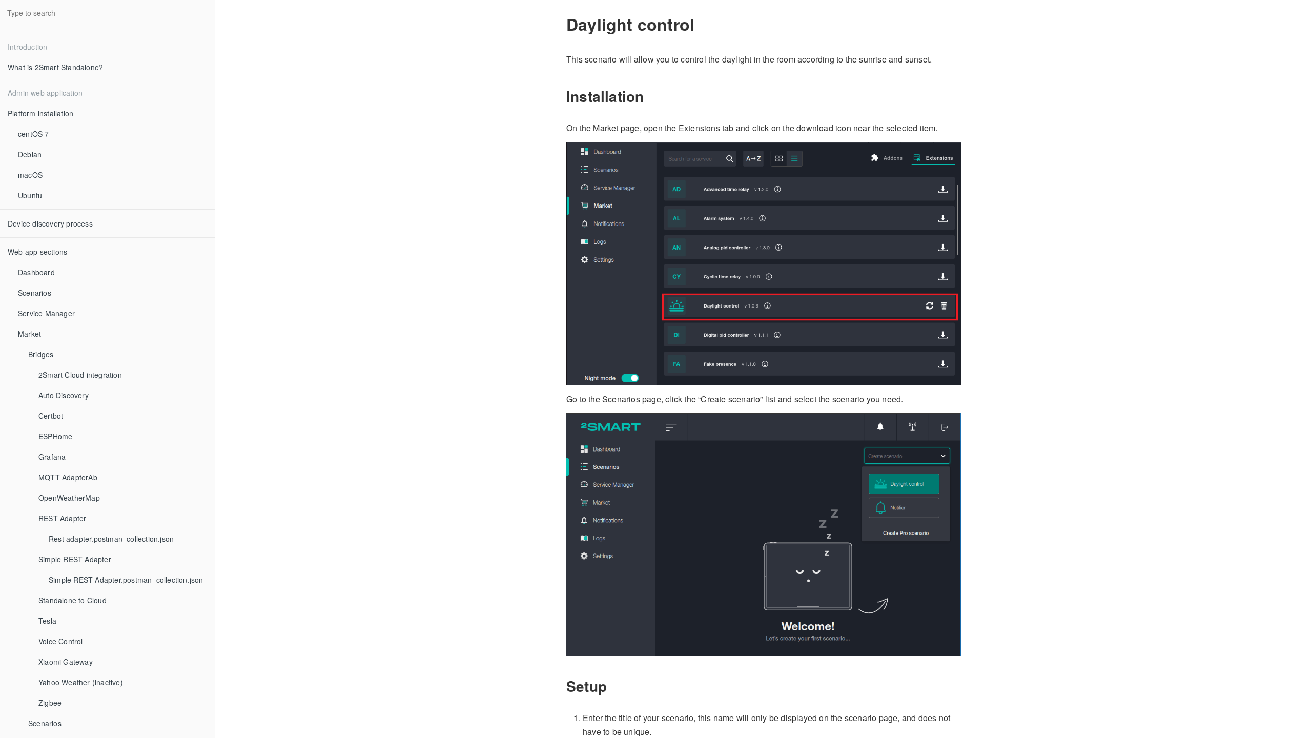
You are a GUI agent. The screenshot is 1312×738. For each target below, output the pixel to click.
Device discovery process (50, 223)
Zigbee (49, 703)
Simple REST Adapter (74, 559)
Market (29, 334)
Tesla (47, 621)
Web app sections (37, 252)
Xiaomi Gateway (65, 662)
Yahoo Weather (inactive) (80, 682)
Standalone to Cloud (72, 600)
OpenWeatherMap (69, 498)
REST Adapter (62, 518)
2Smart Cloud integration (80, 375)
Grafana (52, 457)
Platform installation (40, 113)
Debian (30, 154)
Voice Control (60, 641)
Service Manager (46, 313)
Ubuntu (30, 195)
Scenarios (34, 293)
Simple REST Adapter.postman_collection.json (126, 580)
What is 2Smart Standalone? (55, 67)
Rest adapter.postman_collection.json (111, 539)
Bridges (40, 354)
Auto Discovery (63, 395)
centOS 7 (33, 134)
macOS (30, 175)
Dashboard (36, 272)
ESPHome (55, 436)
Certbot (50, 416)
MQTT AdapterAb (67, 477)
